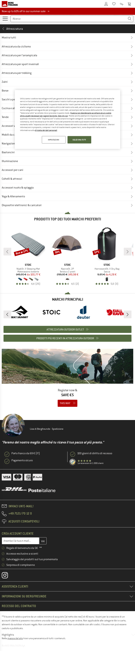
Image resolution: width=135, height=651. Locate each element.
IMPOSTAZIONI (53, 140)
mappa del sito (15, 638)
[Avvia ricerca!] (129, 19)
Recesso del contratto (19, 606)
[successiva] (127, 251)
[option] (19, 312)
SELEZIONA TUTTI (79, 140)
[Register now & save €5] (67, 380)
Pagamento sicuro (22, 460)
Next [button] (127, 314)
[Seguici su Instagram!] (7, 576)
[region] (67, 119)
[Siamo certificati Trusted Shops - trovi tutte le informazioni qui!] (72, 462)
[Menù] (5, 18)
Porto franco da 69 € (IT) (25, 453)
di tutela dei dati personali (46, 130)
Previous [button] (7, 314)
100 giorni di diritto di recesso (94, 453)
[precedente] (7, 251)
